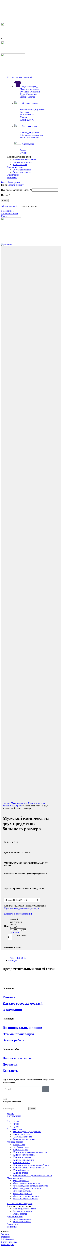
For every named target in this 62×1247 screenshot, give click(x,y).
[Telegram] (14, 976)
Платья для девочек (29, 132)
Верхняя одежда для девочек (27, 1131)
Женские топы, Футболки (32, 109)
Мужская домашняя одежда (26, 1183)
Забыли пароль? (9, 206)
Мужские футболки (22, 1193)
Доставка (10, 1064)
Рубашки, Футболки (30, 91)
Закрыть (5, 1234)
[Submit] (45, 1089)
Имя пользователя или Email (16, 190)
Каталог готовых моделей (23, 1003)
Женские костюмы (22, 1157)
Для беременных (21, 1147)
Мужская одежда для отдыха (27, 1188)
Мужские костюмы (29, 89)
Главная (7, 803)
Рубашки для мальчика (24, 1139)
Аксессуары (27, 144)
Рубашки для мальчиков (31, 135)
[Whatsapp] (6, 976)
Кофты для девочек (29, 137)
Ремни (23, 150)
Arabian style (19, 1144)
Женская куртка (20, 1149)
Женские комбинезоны (24, 1155)
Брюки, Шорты (27, 97)
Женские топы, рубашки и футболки (31, 1165)
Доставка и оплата (22, 169)
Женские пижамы (21, 1162)
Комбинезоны (27, 114)
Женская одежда (29, 103)
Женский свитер (21, 1170)
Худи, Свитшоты (28, 94)
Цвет (6, 926)
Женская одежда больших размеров (30, 1152)
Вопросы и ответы (22, 172)
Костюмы (24, 112)
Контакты (11, 1071)
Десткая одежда (29, 126)
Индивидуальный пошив (22, 1028)
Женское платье (20, 1173)
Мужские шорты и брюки (25, 1198)
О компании (12, 1010)
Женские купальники (23, 1160)
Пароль (5, 195)
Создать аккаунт (15, 185)
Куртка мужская (21, 1180)
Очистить (14, 932)
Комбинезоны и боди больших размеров (32, 1175)
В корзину (21, 935)
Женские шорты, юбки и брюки (28, 1167)
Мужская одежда (29, 86)
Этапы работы (20, 164)
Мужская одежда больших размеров (21, 908)
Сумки (23, 153)
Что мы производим (22, 162)
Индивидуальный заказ (24, 159)
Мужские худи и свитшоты (26, 1196)
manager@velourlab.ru (14, 49)
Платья (23, 117)
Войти (4, 201)
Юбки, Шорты (27, 120)
